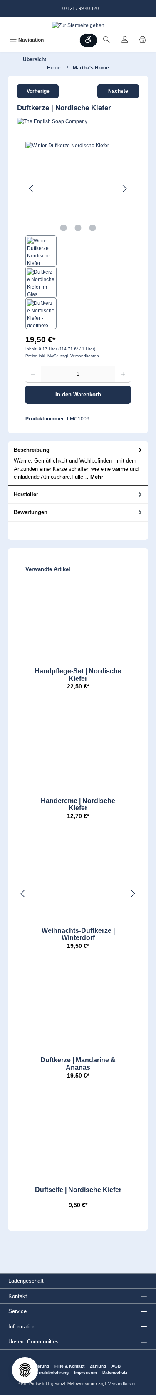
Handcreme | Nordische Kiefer (78, 804)
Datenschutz (114, 1372)
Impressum (85, 1372)
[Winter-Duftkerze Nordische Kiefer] (78, 188)
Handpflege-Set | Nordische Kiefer (78, 675)
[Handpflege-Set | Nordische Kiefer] (78, 617)
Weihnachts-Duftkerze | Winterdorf (78, 934)
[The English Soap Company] (78, 121)
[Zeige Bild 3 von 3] (92, 228)
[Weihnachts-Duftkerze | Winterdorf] (78, 877)
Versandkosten (122, 1383)
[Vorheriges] (31, 188)
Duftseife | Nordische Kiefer (78, 1189)
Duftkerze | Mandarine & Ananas (78, 1063)
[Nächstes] (124, 188)
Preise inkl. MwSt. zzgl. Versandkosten (62, 356)
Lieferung (39, 1366)
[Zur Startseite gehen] (78, 25)
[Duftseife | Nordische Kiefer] (78, 1136)
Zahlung (98, 1366)
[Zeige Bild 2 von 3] (77, 228)
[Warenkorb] (143, 40)
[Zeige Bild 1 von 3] (63, 228)
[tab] (78, 463)
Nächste (118, 91)
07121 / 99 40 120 (80, 8)
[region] (78, 235)
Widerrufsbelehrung (49, 1372)
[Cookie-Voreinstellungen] (24, 1370)
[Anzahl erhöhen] (123, 374)
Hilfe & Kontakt (69, 1366)
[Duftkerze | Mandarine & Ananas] (78, 1006)
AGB (116, 1366)
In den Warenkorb (78, 394)
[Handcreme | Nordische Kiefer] (78, 747)
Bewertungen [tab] (30, 512)
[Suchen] (106, 40)
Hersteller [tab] (26, 494)
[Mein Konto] (125, 40)
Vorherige (38, 91)
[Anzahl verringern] (33, 374)
